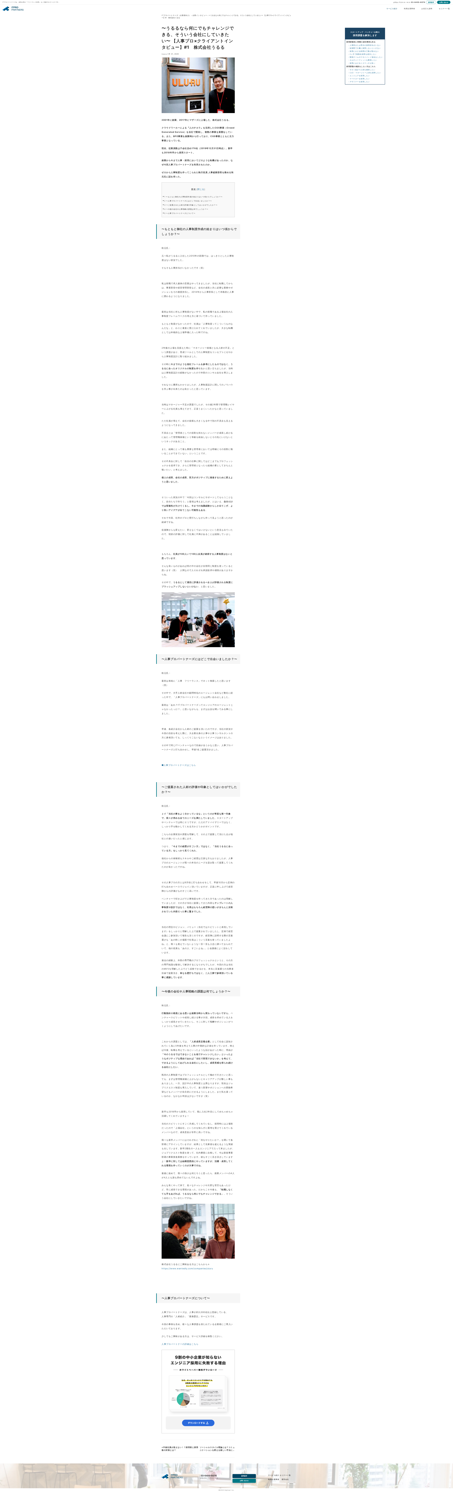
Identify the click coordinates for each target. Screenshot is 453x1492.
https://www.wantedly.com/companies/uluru (187, 1268)
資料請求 (431, 2)
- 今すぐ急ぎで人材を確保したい (361, 70)
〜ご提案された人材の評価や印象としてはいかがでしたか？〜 (190, 205)
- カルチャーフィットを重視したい (362, 60)
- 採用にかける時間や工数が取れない (363, 51)
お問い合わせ (443, 2)
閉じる (200, 189)
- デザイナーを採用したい (359, 82)
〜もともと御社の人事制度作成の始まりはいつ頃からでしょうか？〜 (193, 197)
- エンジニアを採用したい (359, 76)
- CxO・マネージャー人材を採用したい (364, 73)
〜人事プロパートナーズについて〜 (179, 213)
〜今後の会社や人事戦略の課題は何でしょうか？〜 (186, 209)
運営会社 (285, 1479)
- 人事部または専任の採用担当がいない (364, 45)
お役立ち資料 (426, 9)
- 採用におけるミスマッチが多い (361, 63)
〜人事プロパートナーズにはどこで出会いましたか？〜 (188, 201)
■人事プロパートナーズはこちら (179, 765)
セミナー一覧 (444, 9)
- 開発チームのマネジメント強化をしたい (365, 57)
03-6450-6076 (418, 2)
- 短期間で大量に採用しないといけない (364, 48)
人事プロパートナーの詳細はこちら (180, 1344)
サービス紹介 (391, 9)
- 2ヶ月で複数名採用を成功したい (362, 54)
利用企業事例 (409, 9)
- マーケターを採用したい (359, 79)
